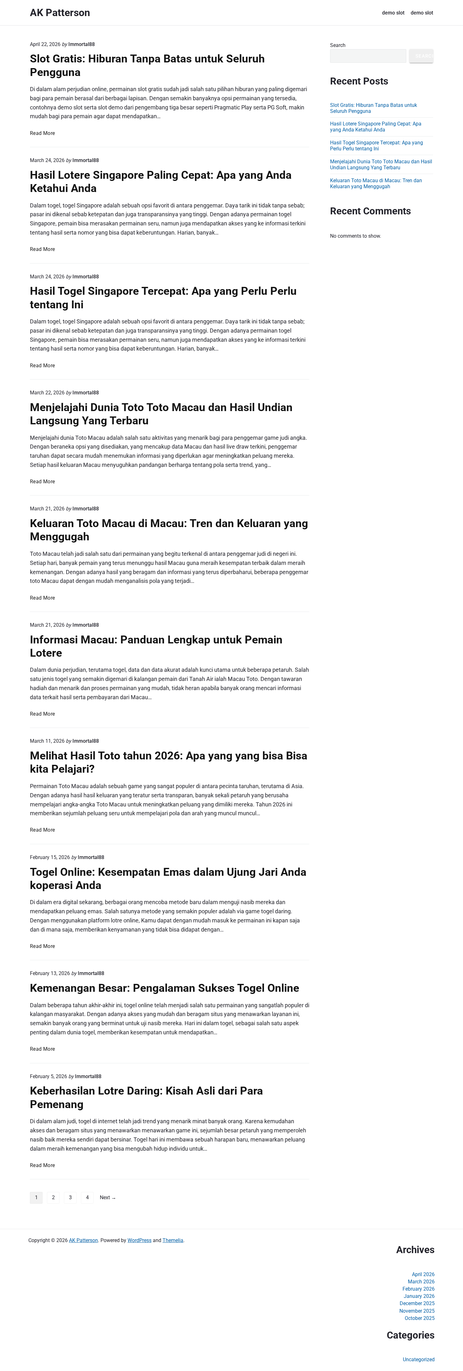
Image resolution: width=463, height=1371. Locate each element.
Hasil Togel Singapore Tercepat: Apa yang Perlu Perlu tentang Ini (376, 146)
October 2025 (420, 1318)
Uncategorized (419, 1359)
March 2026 (421, 1282)
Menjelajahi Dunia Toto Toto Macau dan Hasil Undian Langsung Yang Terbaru (381, 165)
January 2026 (419, 1296)
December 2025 (417, 1303)
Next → (108, 1197)
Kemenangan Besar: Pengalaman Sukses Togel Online (164, 988)
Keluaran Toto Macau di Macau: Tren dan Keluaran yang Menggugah (376, 183)
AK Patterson (83, 1240)
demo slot (393, 13)
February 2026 (419, 1289)
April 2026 (423, 1274)
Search (338, 45)
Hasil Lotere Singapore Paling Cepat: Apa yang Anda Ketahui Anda (375, 127)
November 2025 (417, 1311)
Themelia (173, 1240)
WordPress (139, 1240)
